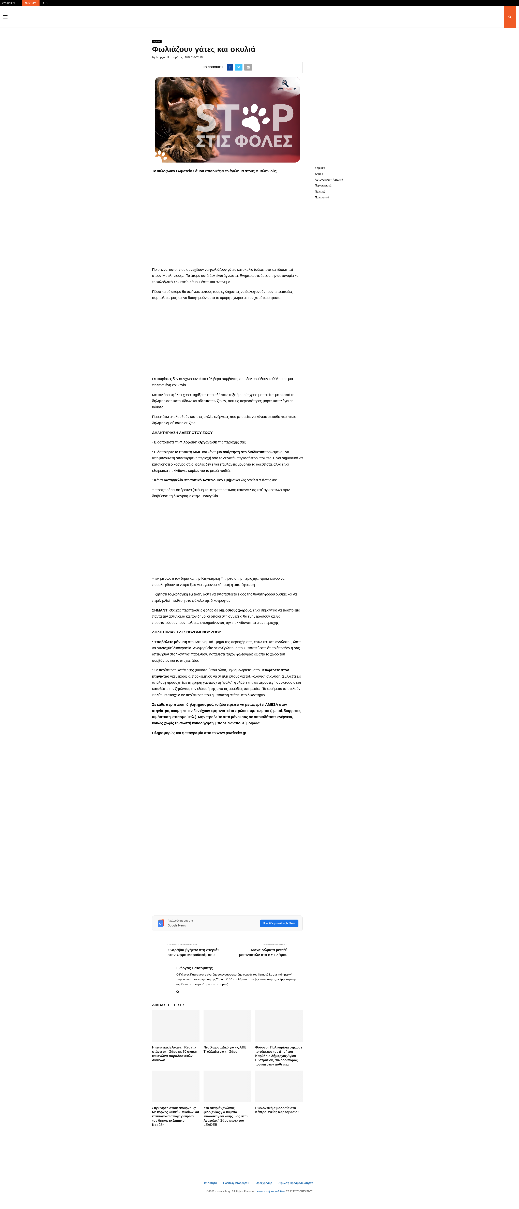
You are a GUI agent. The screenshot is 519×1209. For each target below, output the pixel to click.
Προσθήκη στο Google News (279, 923)
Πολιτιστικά (322, 197)
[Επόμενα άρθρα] (47, 3)
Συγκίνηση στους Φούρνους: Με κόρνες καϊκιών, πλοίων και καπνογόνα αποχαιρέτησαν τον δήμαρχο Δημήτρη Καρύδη (175, 1116)
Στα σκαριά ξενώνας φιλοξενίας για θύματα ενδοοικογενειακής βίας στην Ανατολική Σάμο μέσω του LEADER (226, 1116)
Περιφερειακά (323, 185)
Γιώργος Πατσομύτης (169, 57)
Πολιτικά (320, 191)
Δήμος (319, 173)
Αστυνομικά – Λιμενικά (329, 179)
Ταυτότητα (211, 1182)
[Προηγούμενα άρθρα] (43, 3)
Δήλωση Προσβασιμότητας (296, 1182)
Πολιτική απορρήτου (236, 1182)
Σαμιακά (157, 41)
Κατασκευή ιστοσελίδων (271, 1191)
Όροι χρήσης (264, 1182)
